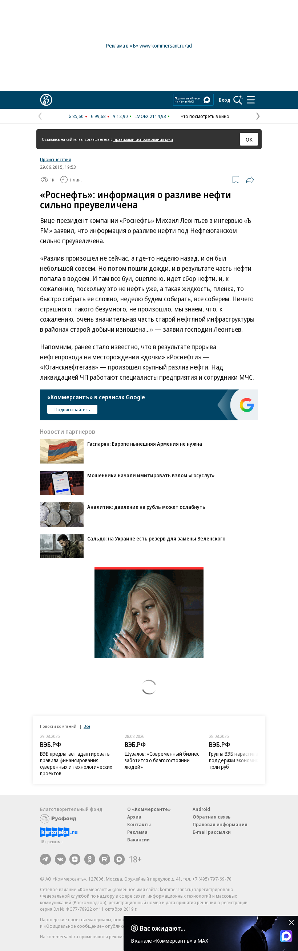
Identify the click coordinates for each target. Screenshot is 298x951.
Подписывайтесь (72, 409)
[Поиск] (238, 99)
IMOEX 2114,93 (150, 116)
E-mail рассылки (212, 832)
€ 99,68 (98, 116)
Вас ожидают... (162, 928)
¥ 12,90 (120, 116)
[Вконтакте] (60, 859)
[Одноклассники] (89, 859)
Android (201, 809)
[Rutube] (104, 859)
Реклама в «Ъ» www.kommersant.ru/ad (149, 45)
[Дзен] (74, 859)
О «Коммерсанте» (149, 809)
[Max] (119, 859)
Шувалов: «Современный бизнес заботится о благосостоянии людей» (162, 760)
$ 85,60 (76, 116)
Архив (134, 816)
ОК (249, 139)
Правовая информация (220, 824)
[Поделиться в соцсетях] (250, 179)
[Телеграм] (45, 859)
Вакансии (138, 839)
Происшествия (55, 159)
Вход (224, 100)
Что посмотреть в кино (205, 116)
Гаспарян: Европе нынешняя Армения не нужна (144, 443)
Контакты (139, 824)
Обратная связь (211, 816)
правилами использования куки (143, 139)
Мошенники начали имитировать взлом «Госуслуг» (151, 475)
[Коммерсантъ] (46, 100)
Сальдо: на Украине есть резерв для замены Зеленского (156, 538)
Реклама (137, 832)
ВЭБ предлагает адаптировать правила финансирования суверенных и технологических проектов (76, 763)
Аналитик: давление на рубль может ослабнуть (146, 506)
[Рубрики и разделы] (250, 99)
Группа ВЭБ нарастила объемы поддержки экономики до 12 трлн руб (243, 760)
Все (87, 726)
